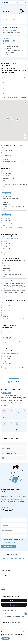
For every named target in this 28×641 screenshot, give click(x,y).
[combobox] (2, 78)
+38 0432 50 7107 (7, 243)
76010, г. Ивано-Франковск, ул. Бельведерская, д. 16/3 (14, 367)
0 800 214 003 (10, 30)
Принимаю (5, 638)
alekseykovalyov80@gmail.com (10, 198)
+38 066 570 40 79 (7, 153)
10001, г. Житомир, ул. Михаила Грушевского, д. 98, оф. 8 (15, 341)
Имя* (3, 520)
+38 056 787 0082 (7, 305)
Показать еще (14, 376)
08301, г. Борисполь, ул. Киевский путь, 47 (13, 206)
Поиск (3, 93)
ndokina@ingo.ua (7, 155)
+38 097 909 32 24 (7, 150)
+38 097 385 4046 (7, 220)
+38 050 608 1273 (7, 196)
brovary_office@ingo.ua (8, 223)
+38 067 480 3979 (7, 356)
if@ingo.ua (5, 361)
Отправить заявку (8, 546)
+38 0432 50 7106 (7, 241)
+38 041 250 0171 (7, 332)
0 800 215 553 (17, 2)
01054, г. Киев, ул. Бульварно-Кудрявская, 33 (12, 47)
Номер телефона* (7, 525)
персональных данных (9, 542)
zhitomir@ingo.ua (7, 335)
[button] (7, 119)
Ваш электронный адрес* (9, 530)
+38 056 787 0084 (7, 310)
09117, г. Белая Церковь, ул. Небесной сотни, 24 (15, 184)
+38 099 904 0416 (7, 218)
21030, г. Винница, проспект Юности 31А (13, 252)
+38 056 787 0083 (7, 308)
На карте (7, 54)
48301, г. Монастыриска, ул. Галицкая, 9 (13, 161)
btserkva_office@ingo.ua (9, 178)
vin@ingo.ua (6, 246)
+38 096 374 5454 (7, 173)
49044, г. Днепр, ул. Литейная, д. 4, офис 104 (14, 318)
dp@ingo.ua (6, 312)
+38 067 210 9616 (7, 175)
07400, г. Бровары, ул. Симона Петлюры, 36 (13, 227)
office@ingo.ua (8, 44)
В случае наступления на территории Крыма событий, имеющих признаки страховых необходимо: (14, 292)
